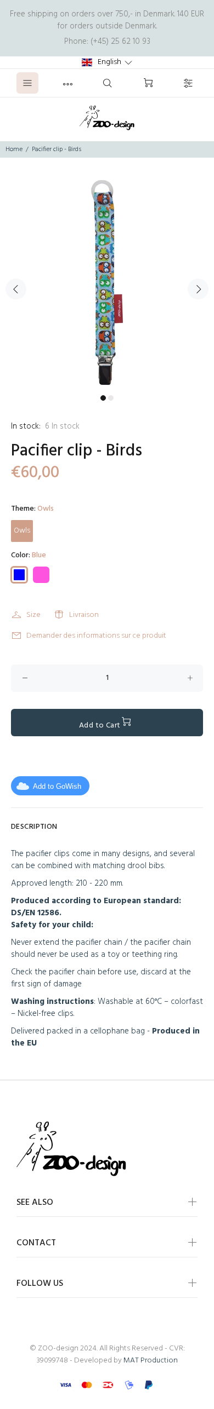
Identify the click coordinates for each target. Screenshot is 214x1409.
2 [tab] (111, 398)
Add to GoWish (57, 786)
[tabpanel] (107, 282)
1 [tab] (103, 398)
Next (198, 289)
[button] (107, 62)
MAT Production (150, 1360)
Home (13, 149)
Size (33, 615)
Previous (15, 289)
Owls (22, 530)
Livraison (84, 615)
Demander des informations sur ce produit (96, 636)
